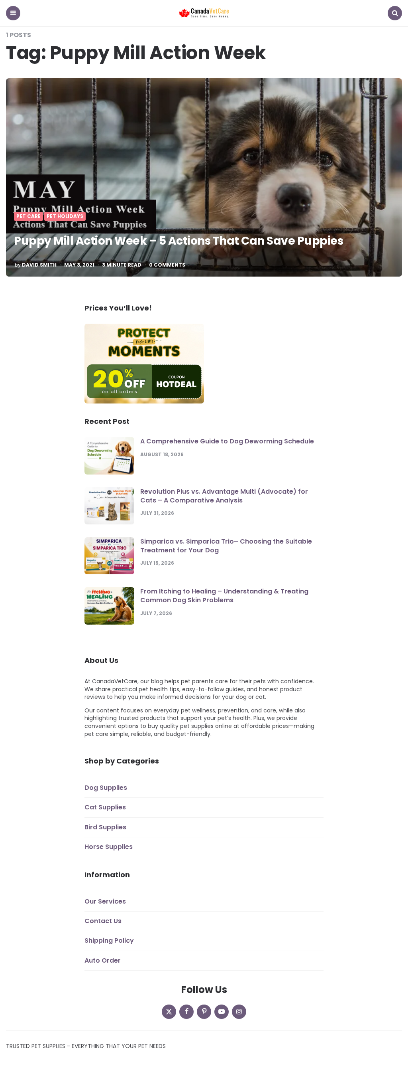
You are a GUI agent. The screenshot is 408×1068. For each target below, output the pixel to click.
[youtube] (221, 1012)
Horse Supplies (108, 846)
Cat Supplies (105, 807)
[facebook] (186, 1012)
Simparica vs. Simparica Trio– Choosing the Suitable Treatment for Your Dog (226, 546)
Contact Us (103, 921)
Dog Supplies (105, 787)
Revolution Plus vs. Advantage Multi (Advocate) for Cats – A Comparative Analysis (224, 496)
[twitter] (169, 1012)
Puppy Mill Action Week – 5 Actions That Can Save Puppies (178, 241)
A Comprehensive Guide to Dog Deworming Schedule (227, 441)
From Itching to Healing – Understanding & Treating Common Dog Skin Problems (224, 596)
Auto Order (102, 960)
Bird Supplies (105, 827)
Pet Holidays (65, 216)
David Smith (39, 265)
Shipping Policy (109, 940)
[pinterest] (204, 1012)
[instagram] (239, 1012)
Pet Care (28, 216)
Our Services (105, 901)
